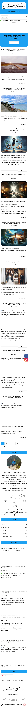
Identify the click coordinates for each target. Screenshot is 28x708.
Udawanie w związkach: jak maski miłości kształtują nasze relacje (14, 304)
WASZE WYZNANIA (6, 536)
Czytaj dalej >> (14, 42)
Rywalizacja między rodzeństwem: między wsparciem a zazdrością (14, 397)
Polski (4, 675)
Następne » (5, 446)
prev (22, 21)
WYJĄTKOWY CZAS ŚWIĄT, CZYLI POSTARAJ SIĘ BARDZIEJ (13, 666)
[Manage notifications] (24, 705)
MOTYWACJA (5, 527)
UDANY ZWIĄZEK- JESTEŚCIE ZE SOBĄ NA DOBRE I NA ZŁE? (13, 567)
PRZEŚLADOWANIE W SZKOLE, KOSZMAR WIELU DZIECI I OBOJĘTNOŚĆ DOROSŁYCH (13, 641)
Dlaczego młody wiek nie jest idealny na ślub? (14, 261)
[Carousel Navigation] (24, 21)
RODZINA (3, 533)
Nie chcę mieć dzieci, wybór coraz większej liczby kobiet (13, 129)
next (26, 21)
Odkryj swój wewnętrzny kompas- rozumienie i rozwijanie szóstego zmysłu (13, 616)
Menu (5, 17)
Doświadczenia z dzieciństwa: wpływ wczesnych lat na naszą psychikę (14, 351)
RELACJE (3, 530)
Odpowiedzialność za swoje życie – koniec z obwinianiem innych (14, 50)
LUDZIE (3, 524)
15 (17, 443)
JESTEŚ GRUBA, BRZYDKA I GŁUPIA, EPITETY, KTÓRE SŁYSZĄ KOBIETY (14, 591)
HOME (2, 680)
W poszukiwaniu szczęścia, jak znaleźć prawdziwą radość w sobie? (14, 36)
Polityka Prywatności (17, 682)
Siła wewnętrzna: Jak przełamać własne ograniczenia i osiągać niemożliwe (14, 222)
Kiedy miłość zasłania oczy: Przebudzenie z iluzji (14, 175)
